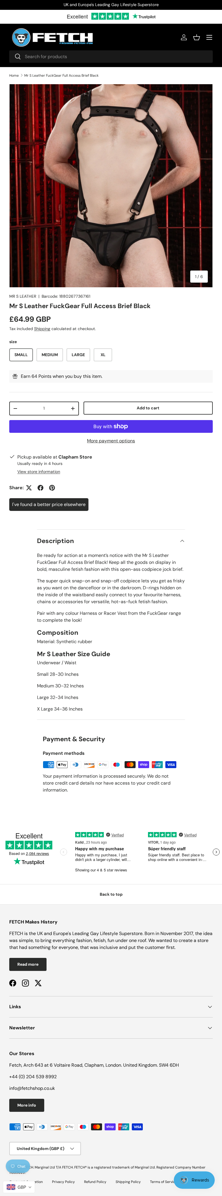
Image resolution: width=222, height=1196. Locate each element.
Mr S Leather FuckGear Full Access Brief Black (61, 75)
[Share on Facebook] (40, 488)
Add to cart (148, 408)
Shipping (42, 328)
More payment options (111, 441)
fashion (84, 940)
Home (14, 75)
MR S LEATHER (22, 296)
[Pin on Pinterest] (52, 488)
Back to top (111, 894)
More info (26, 1105)
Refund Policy (95, 1182)
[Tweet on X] (29, 488)
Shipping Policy (128, 1182)
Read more (27, 964)
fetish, (101, 940)
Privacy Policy (63, 1182)
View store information (38, 471)
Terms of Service (163, 1182)
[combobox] (111, 56)
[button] (196, 37)
